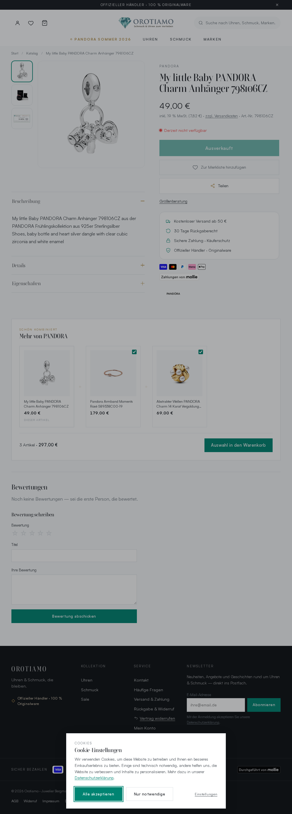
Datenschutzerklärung (94, 777)
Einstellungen (206, 794)
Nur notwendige (149, 794)
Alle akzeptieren (98, 794)
